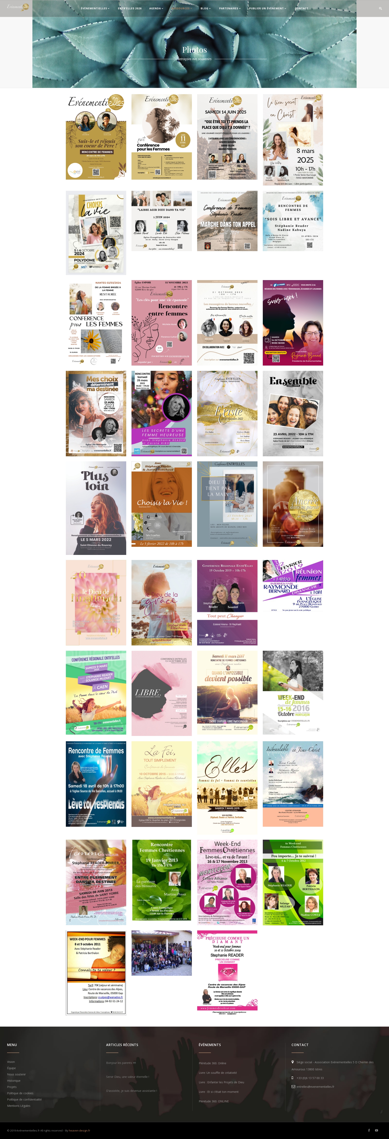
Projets (12, 1087)
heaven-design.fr (79, 1130)
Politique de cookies (20, 1093)
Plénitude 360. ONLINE (214, 1101)
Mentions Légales (18, 1106)
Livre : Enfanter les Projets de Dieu (221, 1082)
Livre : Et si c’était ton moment (219, 1092)
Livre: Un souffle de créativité (218, 1073)
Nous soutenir (16, 1074)
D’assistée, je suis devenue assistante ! (131, 1091)
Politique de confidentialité (24, 1099)
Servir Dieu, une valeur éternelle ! (127, 1077)
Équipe (11, 1068)
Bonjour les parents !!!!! (121, 1063)
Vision (11, 1062)
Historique (13, 1080)
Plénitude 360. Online (212, 1063)
